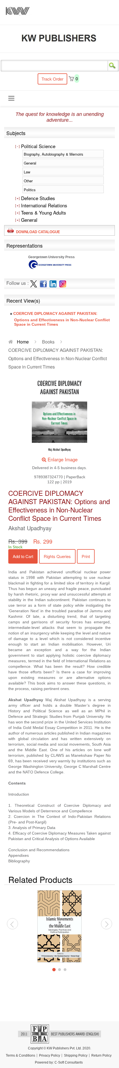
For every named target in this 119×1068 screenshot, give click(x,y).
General (30, 163)
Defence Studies (37, 198)
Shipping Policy (75, 1055)
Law (27, 172)
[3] (65, 969)
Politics (30, 189)
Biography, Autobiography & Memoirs (53, 154)
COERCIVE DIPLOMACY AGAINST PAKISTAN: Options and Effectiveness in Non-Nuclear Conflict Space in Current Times (61, 319)
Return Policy (101, 1055)
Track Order (52, 79)
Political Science (37, 146)
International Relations (43, 205)
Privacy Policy (49, 1055)
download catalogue (37, 232)
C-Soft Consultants (69, 1062)
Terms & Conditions (20, 1055)
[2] (59, 969)
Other (28, 180)
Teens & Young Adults (43, 212)
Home (22, 341)
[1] (54, 969)
